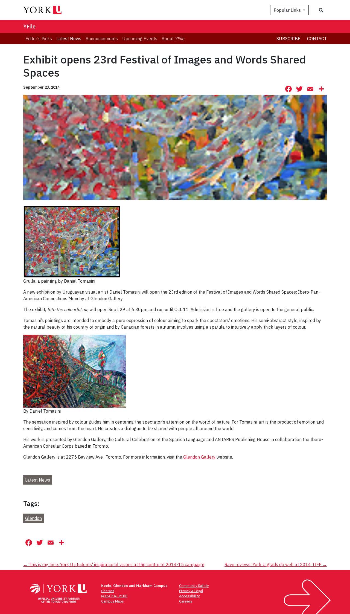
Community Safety (194, 585)
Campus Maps (112, 601)
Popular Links (288, 10)
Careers (185, 601)
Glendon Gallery (199, 457)
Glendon (33, 518)
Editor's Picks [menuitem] (38, 38)
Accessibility (189, 596)
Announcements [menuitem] (102, 38)
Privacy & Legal (191, 591)
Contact (317, 38)
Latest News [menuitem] (68, 38)
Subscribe (288, 38)
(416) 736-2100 (114, 596)
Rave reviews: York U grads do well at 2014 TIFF (275, 564)
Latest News (37, 480)
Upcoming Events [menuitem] (139, 38)
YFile (29, 26)
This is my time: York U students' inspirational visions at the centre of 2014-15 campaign (113, 564)
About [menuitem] (173, 38)
